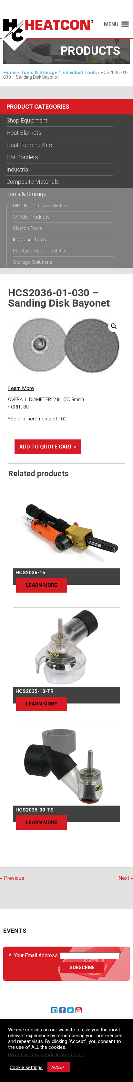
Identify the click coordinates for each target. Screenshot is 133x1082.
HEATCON (46, 35)
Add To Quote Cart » (48, 447)
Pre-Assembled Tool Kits (39, 251)
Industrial (17, 169)
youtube (78, 1010)
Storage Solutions (32, 262)
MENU (111, 24)
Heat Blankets (23, 132)
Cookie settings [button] (26, 1067)
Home (10, 72)
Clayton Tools (27, 228)
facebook (62, 1010)
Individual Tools (79, 72)
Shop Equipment (26, 120)
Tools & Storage (39, 72)
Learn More (21, 388)
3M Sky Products (31, 217)
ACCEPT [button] (58, 1067)
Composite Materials (32, 181)
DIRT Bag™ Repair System (40, 206)
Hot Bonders (22, 157)
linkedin (54, 1010)
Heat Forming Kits (29, 145)
